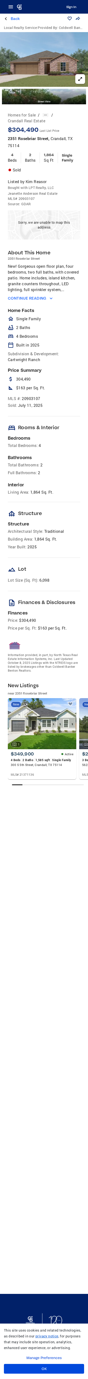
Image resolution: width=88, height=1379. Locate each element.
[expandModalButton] (80, 79)
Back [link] (15, 18)
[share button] (77, 18)
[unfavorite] (70, 704)
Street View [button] (44, 101)
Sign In (71, 7)
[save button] (69, 18)
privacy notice (46, 1336)
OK (44, 1369)
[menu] (12, 7)
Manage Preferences (44, 1358)
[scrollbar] (48, 784)
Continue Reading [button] (27, 298)
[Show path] (45, 115)
